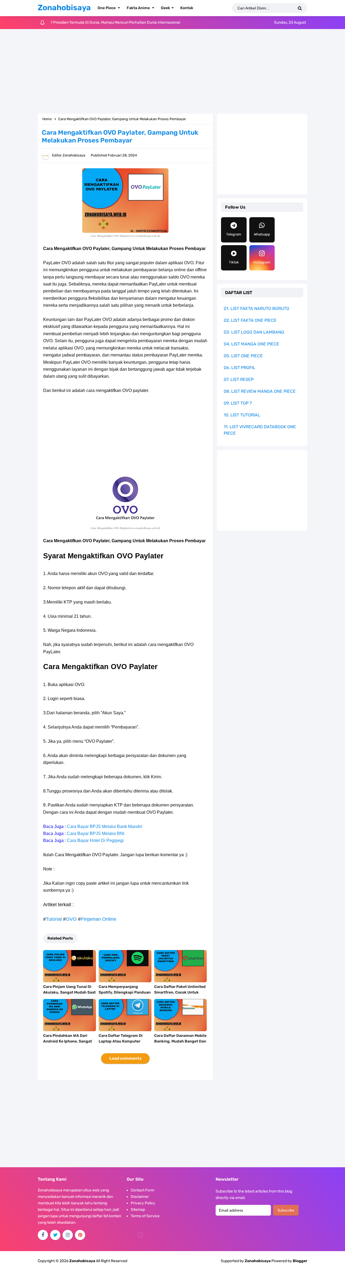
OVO (71, 919)
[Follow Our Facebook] (43, 1235)
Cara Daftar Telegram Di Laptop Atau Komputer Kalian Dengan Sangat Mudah (121, 1044)
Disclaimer (140, 1196)
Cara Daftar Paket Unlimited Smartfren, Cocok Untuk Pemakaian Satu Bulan (180, 992)
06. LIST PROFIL (239, 367)
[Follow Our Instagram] (68, 1235)
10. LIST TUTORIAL (242, 414)
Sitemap (138, 1209)
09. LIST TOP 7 (238, 403)
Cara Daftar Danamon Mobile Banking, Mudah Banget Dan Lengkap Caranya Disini (180, 1041)
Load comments (125, 1058)
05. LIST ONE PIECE (243, 355)
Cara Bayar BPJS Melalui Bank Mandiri (104, 826)
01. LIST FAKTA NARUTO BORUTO (256, 308)
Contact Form (142, 1190)
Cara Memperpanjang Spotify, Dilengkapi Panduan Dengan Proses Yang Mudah (125, 992)
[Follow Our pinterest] (80, 1235)
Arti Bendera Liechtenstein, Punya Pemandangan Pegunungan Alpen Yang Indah (119, 22)
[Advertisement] (172, 72)
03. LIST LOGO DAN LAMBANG (254, 332)
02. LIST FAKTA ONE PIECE (250, 320)
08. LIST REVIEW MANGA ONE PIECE (260, 391)
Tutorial (54, 919)
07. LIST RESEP (239, 379)
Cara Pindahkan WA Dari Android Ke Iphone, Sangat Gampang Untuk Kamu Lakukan (67, 1044)
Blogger (300, 1261)
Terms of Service (145, 1216)
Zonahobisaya (258, 1261)
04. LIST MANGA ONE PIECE (251, 344)
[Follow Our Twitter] (55, 1235)
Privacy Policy (143, 1203)
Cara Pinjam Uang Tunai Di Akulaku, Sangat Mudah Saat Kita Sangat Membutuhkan (69, 992)
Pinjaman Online (98, 919)
